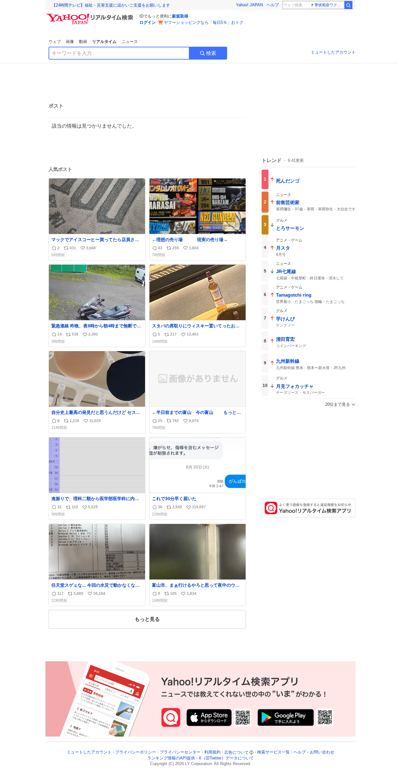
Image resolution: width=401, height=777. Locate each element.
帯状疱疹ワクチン (329, 5)
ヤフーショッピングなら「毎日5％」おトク (203, 22)
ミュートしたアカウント (333, 52)
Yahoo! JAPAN (249, 5)
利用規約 (212, 752)
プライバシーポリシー (135, 752)
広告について (236, 752)
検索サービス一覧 (273, 752)
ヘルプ (273, 5)
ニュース (130, 41)
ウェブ (55, 41)
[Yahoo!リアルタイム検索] (90, 15)
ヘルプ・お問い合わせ (314, 752)
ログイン (147, 22)
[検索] (348, 5)
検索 (211, 53)
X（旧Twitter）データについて (226, 758)
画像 (70, 41)
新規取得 (180, 16)
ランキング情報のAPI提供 (171, 758)
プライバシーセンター (180, 752)
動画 (83, 41)
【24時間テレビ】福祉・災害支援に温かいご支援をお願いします (111, 5)
